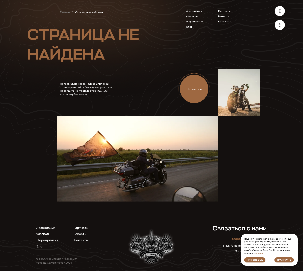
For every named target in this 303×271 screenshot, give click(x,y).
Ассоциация (194, 11)
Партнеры (224, 11)
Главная (65, 12)
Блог (189, 26)
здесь (259, 253)
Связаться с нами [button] (239, 229)
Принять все (255, 260)
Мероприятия (194, 21)
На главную (194, 88)
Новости (223, 16)
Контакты (224, 21)
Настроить (284, 260)
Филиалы (192, 16)
